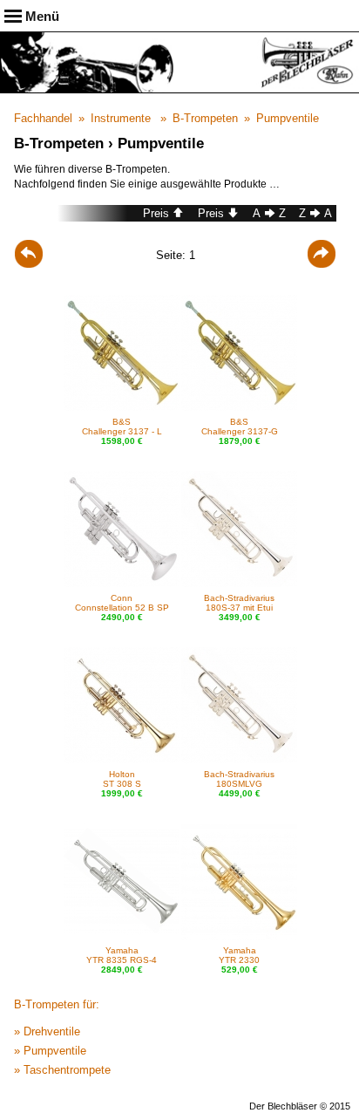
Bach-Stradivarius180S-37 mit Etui (239, 602)
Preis (156, 213)
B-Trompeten (205, 118)
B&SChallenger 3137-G (239, 426)
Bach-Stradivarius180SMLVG (239, 779)
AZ (269, 213)
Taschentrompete (67, 1069)
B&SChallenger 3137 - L (122, 426)
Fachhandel (43, 118)
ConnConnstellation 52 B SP (122, 602)
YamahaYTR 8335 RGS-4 (121, 955)
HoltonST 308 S (122, 779)
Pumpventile (287, 118)
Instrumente (121, 118)
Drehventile (52, 1031)
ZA (315, 213)
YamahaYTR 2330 (239, 955)
